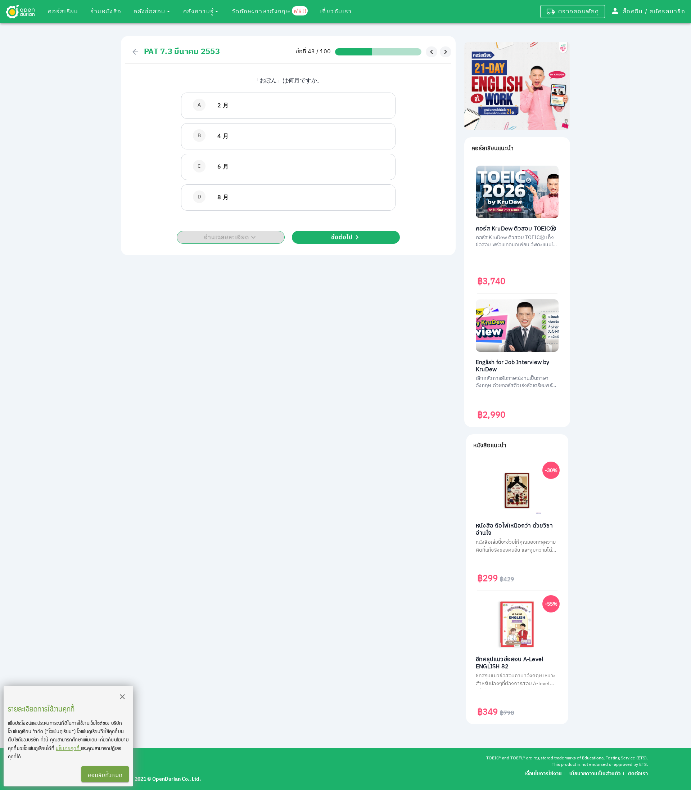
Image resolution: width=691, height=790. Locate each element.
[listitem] (288, 106)
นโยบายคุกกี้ (68, 748)
